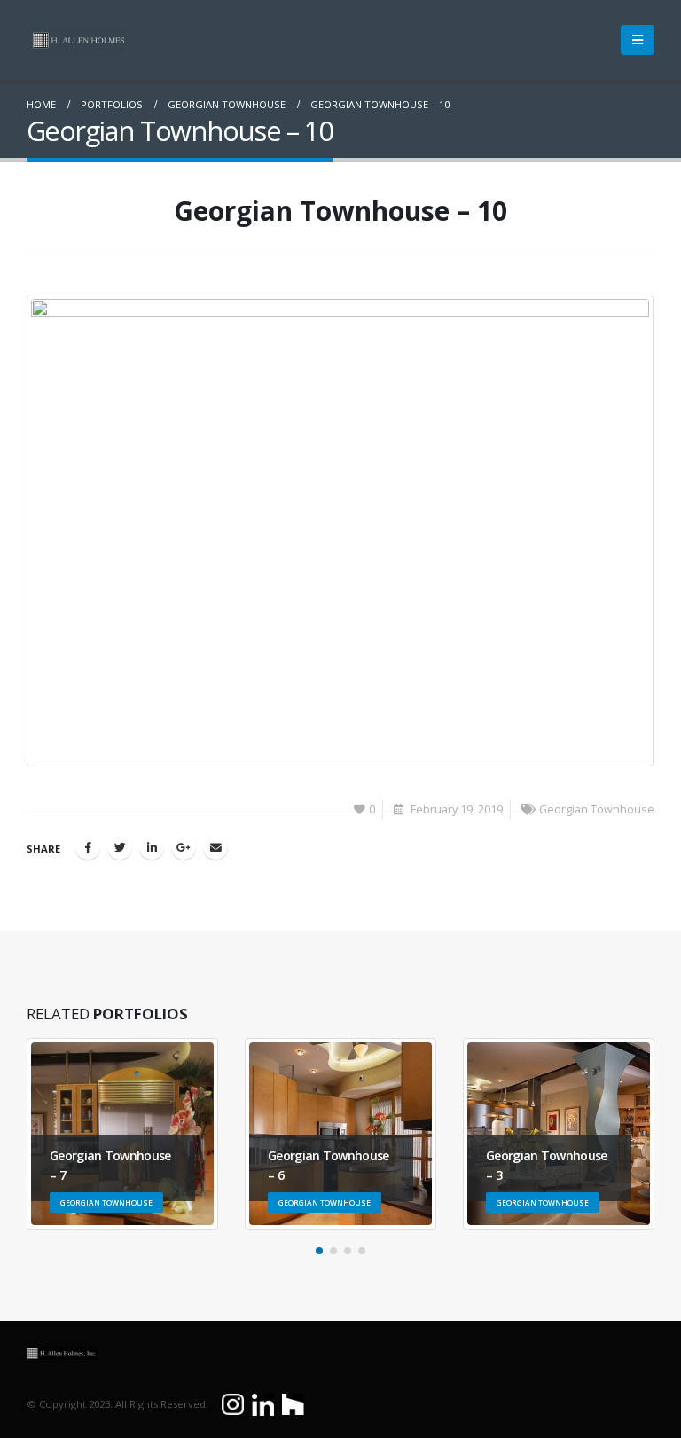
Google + (183, 847)
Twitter (119, 847)
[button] (319, 1251)
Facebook (87, 847)
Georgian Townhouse (596, 809)
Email (215, 847)
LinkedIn (151, 847)
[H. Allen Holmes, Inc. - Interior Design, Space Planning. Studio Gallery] (75, 40)
